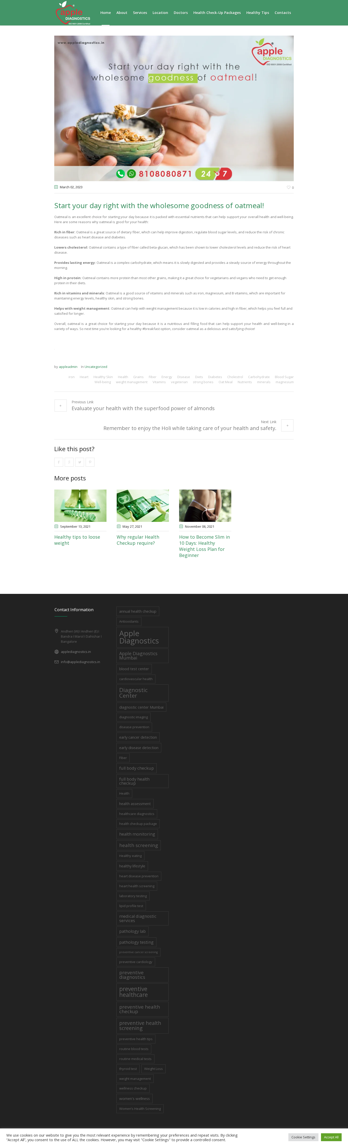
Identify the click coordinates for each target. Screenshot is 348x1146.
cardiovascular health (136, 679)
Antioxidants (129, 621)
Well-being (103, 382)
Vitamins (159, 382)
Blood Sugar (284, 377)
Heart (84, 377)
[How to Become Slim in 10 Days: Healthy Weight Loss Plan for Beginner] (205, 506)
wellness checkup (133, 1088)
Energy (167, 377)
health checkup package (138, 823)
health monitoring (137, 834)
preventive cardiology (135, 961)
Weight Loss (153, 1068)
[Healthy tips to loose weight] (80, 506)
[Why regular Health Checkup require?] (143, 506)
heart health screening (136, 886)
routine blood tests (134, 1049)
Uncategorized (96, 366)
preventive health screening (140, 1026)
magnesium (285, 382)
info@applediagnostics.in (80, 662)
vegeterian (179, 382)
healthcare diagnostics (136, 813)
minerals (264, 382)
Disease (183, 377)
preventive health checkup (139, 1009)
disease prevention (134, 727)
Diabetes (215, 377)
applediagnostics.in (76, 651)
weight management (132, 382)
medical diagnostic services (137, 918)
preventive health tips (136, 1039)
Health (123, 377)
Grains (138, 377)
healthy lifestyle (132, 865)
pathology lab (132, 931)
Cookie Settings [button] (303, 1137)
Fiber (152, 377)
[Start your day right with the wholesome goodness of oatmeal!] (174, 108)
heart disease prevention (138, 876)
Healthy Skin (103, 377)
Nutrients (245, 382)
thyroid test (128, 1068)
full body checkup (136, 768)
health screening (138, 845)
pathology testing (136, 942)
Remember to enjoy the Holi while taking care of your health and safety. (189, 428)
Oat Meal (226, 382)
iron (72, 377)
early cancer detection (138, 737)
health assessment (135, 803)
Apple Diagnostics (139, 637)
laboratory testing (133, 896)
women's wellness (134, 1098)
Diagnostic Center (133, 692)
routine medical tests (135, 1058)
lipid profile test (131, 906)
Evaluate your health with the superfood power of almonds (143, 408)
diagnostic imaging (133, 717)
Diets (199, 377)
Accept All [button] (331, 1137)
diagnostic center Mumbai (141, 707)
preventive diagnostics (132, 974)
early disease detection (138, 747)
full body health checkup (134, 781)
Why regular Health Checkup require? (138, 540)
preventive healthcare (133, 992)
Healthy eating (130, 855)
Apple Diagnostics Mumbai (138, 655)
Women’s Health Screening (140, 1108)
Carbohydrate (259, 377)
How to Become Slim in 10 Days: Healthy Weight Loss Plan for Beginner (204, 546)
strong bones (203, 382)
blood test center (134, 668)
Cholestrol (235, 377)
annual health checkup (137, 611)
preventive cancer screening (138, 952)
